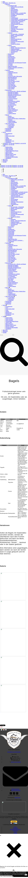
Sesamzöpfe (11, 60)
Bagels (10, 116)
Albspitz (13, 8)
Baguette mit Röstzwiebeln (14, 95)
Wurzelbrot (13, 30)
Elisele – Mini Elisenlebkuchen (18, 47)
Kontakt (4, 161)
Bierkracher (11, 54)
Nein (1, 876)
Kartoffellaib (14, 15)
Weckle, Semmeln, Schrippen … (16, 67)
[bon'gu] (14, 811)
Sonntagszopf (14, 51)
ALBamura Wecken (13, 72)
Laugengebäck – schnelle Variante (19, 19)
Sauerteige (10, 127)
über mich (5, 159)
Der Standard (14, 11)
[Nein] (13, 876)
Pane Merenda (11, 85)
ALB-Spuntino (14, 9)
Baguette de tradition (13, 92)
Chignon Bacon (12, 97)
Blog (4, 1)
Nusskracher (11, 56)
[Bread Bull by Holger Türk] (11, 166)
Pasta (6, 137)
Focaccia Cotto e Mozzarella (15, 76)
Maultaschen (8, 139)
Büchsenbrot (14, 36)
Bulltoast (10, 119)
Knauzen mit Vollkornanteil (17, 41)
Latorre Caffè (8, 152)
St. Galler (10, 65)
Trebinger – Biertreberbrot (17, 29)
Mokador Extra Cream (10, 154)
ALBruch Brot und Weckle (17, 6)
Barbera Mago (8, 147)
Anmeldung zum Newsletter (14, 752)
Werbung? (5, 160)
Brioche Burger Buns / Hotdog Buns (16, 118)
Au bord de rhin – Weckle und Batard (17, 91)
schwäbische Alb (12, 5)
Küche (4, 132)
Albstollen (13, 46)
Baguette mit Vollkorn (13, 93)
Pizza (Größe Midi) (9, 136)
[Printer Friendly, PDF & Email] (3, 729)
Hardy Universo (9, 148)
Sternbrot (10, 63)
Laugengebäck (14, 18)
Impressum (15, 830)
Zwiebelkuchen (14, 31)
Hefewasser (11, 126)
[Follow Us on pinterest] (17, 794)
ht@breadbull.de (15, 789)
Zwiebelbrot (11, 68)
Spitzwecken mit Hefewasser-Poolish (17, 62)
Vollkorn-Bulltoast (12, 122)
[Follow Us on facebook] (11, 794)
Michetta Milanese (12, 77)
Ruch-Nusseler (11, 57)
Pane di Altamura (12, 78)
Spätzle (7, 138)
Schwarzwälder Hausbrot (17, 24)
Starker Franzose (12, 111)
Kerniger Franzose (12, 102)
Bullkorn (13, 37)
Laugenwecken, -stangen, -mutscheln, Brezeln (17, 22)
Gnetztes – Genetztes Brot (17, 14)
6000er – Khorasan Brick (17, 35)
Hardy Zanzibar (9, 149)
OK (26, 874)
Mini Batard (11, 106)
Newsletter (15, 828)
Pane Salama (11, 87)
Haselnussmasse (15, 49)
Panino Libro (11, 83)
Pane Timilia (11, 88)
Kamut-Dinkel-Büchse (16, 39)
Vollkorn (10, 33)
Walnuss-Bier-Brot (12, 66)
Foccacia (10, 75)
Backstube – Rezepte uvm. (9, 2)
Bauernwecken (14, 10)
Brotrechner (8, 131)
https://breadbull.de (15, 790)
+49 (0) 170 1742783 (16, 762)
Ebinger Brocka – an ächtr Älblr (18, 13)
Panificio (7, 70)
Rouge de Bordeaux (13, 109)
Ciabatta (10, 73)
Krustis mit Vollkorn (15, 44)
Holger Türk (17, 797)
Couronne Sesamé (12, 98)
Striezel (13, 52)
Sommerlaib (11, 61)
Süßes (9, 45)
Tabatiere (10, 112)
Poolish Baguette (12, 96)
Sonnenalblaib (14, 26)
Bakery (7, 114)
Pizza (6, 134)
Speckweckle (14, 27)
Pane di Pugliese (12, 86)
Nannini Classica (9, 155)
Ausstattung (8, 129)
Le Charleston (11, 103)
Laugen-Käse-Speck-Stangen (18, 20)
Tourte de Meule (12, 113)
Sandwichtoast (11, 121)
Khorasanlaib (14, 40)
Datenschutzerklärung (15, 829)
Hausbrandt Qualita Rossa (11, 150)
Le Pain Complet (12, 104)
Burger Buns (11, 117)
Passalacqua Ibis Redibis (11, 157)
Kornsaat (13, 42)
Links (15, 831)
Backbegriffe (8, 128)
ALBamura (10, 71)
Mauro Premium (9, 153)
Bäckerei (7, 4)
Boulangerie (8, 90)
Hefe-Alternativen (9, 123)
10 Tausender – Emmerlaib (17, 34)
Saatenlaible (11, 59)
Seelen (12, 25)
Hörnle (9, 55)
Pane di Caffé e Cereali (13, 81)
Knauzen (13, 16)
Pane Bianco (11, 80)
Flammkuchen (8, 133)
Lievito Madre (11, 124)
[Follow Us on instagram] (14, 794)
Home (15, 827)
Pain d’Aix (10, 107)
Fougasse (10, 100)
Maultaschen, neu (9, 141)
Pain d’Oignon (11, 108)
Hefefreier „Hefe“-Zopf (16, 50)
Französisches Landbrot (14, 101)
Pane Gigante (11, 82)
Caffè (4, 145)
